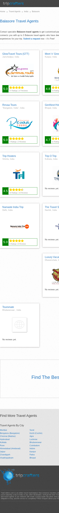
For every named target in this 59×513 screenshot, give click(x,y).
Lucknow (33, 439)
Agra (32, 436)
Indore (32, 448)
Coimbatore (35, 445)
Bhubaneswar (36, 442)
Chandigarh (5, 455)
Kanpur (33, 452)
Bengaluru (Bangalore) (10, 433)
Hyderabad (5, 439)
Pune (2, 445)
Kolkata (3, 442)
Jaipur (2, 452)
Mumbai (3, 430)
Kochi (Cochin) (36, 433)
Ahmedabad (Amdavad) (10, 448)
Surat (32, 430)
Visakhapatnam (6, 458)
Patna (32, 455)
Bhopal (33, 458)
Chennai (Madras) (8, 436)
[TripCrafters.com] (13, 5)
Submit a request (31, 39)
